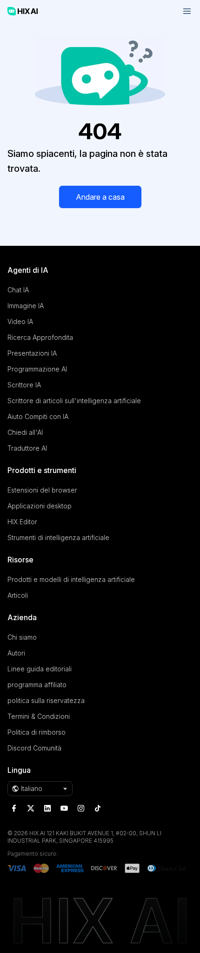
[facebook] (14, 808)
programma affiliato (37, 685)
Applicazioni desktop (39, 506)
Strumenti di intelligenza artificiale (58, 537)
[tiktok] (97, 808)
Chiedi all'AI (25, 432)
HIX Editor (22, 522)
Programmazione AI (37, 369)
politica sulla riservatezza (46, 700)
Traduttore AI (27, 448)
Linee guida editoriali (39, 669)
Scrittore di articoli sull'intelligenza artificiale (74, 401)
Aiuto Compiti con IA (37, 416)
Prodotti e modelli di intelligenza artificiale (71, 579)
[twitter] (31, 808)
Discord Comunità (34, 748)
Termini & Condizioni (38, 716)
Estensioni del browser (42, 490)
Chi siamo (22, 637)
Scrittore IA (24, 385)
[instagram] (81, 808)
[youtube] (64, 808)
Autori (16, 653)
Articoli (17, 595)
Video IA (20, 321)
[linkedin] (47, 808)
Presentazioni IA (32, 353)
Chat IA (18, 290)
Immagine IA (25, 306)
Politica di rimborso (36, 732)
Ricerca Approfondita (40, 337)
